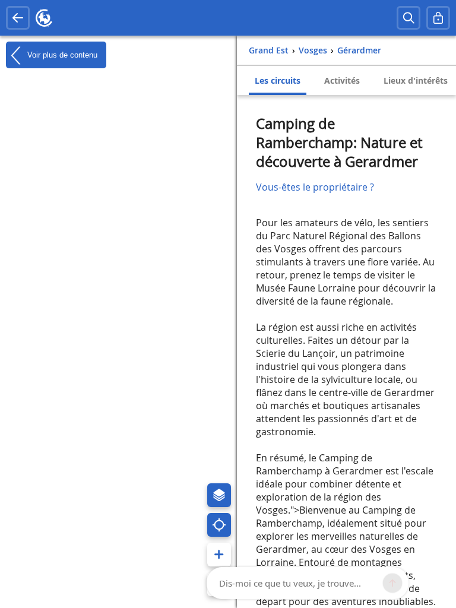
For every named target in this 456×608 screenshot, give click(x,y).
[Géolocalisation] (219, 525)
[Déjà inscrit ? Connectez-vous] (438, 18)
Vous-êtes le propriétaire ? (315, 187)
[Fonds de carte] (219, 495)
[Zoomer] (219, 554)
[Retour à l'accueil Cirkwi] (44, 17)
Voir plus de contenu (61, 54)
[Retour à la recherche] (18, 18)
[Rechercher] (408, 18)
